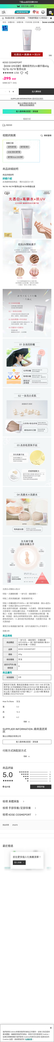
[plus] (13, 91)
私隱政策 (28, 1039)
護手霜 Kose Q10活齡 (15, 157)
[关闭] (51, 1028)
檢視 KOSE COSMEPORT (17, 814)
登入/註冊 (17, 862)
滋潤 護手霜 (12, 147)
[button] (50, 12)
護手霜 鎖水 (24, 147)
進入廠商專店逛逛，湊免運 (27, 111)
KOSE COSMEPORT (12, 62)
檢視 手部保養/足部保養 (17, 808)
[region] (27, 1033)
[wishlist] (22, 73)
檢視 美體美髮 (11, 801)
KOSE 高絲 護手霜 (14, 152)
